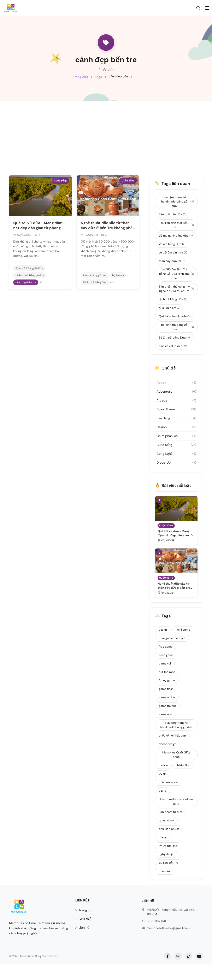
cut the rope (167, 672)
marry (163, 837)
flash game (166, 655)
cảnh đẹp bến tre (26, 282)
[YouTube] (199, 956)
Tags (98, 77)
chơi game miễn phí (172, 638)
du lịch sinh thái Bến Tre (177, 225)
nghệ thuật (166, 854)
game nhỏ (165, 714)
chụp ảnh (165, 871)
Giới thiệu (85, 919)
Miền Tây (183, 765)
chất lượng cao (169, 782)
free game (165, 646)
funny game (167, 680)
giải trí (163, 629)
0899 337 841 (156, 921)
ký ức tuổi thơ (168, 846)
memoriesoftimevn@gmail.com (168, 928)
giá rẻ (162, 790)
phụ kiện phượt (169, 829)
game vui (165, 663)
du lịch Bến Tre (168, 863)
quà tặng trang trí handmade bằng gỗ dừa (177, 201)
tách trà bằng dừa (173, 299)
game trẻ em (167, 706)
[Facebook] (167, 956)
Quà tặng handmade (174, 316)
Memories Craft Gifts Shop (176, 755)
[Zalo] (178, 956)
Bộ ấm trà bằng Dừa (94, 282)
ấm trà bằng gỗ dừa (94, 275)
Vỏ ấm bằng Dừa (172, 244)
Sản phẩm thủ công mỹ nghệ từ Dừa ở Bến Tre (176, 289)
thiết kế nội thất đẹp (172, 735)
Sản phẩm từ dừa (172, 214)
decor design (167, 744)
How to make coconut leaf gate (176, 801)
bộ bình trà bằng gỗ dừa (30, 275)
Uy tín (162, 774)
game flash (166, 689)
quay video (166, 820)
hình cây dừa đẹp (173, 346)
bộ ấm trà (118, 275)
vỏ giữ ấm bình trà (173, 252)
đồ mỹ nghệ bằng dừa (176, 235)
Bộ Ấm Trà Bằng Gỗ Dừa (29, 268)
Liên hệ (83, 927)
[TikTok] (188, 956)
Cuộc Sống (60, 180)
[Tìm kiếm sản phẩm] (198, 7)
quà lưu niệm (169, 308)
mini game (183, 629)
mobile (163, 765)
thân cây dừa (170, 261)
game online (167, 697)
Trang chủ (80, 77)
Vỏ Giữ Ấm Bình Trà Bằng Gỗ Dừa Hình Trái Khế (176, 274)
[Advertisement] (106, 132)
